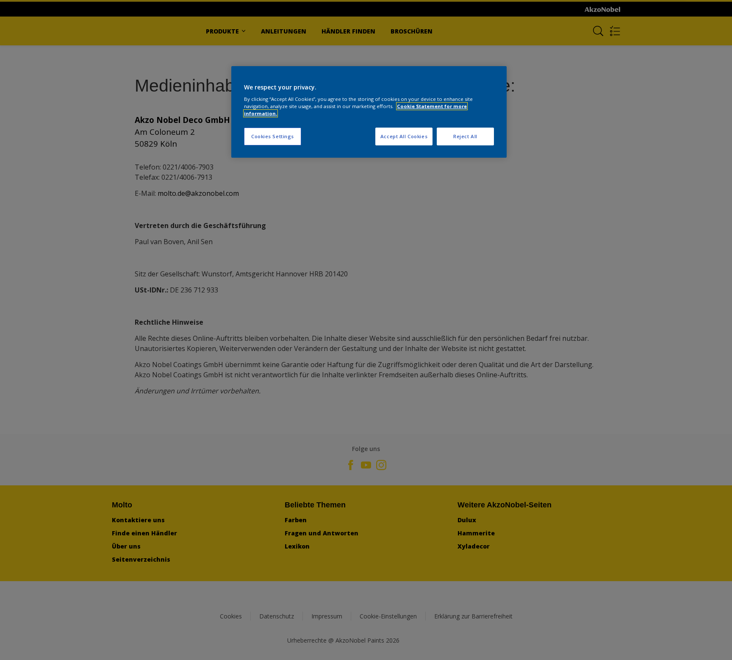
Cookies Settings (272, 136)
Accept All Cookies (403, 136)
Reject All (465, 136)
